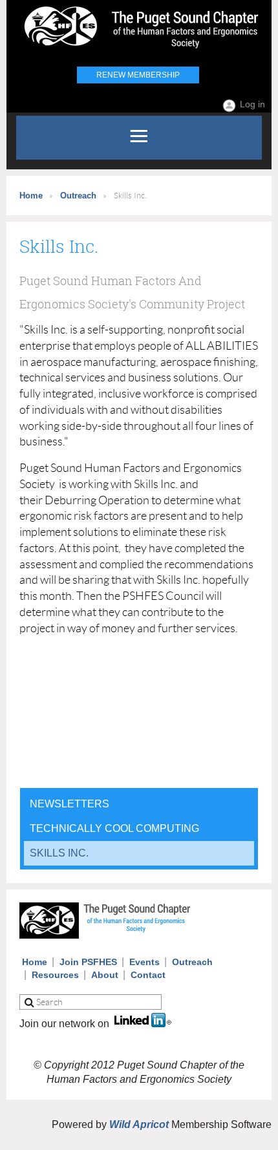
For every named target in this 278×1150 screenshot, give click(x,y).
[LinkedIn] (142, 1023)
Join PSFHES (88, 962)
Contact (148, 975)
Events (144, 962)
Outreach (78, 195)
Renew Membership (138, 75)
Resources (55, 975)
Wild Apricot (139, 1124)
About (104, 975)
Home (31, 195)
